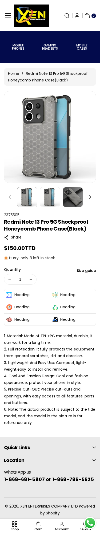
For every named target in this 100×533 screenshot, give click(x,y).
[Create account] (77, 16)
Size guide (86, 270)
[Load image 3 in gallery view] (73, 197)
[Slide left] (10, 197)
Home (13, 73)
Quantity (12, 269)
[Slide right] (90, 197)
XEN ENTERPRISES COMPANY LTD (49, 506)
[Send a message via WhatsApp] (90, 523)
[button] (8, 16)
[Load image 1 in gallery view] (27, 197)
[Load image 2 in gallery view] (50, 197)
